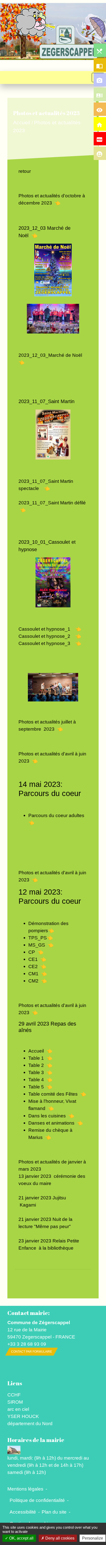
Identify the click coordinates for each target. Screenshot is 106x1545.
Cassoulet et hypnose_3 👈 (49, 643)
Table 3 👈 (40, 1072)
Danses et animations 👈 (55, 1123)
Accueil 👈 (40, 1051)
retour (24, 171)
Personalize (92, 1538)
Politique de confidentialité (37, 1500)
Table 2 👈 (40, 1065)
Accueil (21, 123)
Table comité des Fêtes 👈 (57, 1094)
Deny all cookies (59, 1538)
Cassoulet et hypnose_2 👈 (49, 636)
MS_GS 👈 (40, 945)
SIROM (15, 1402)
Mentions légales (25, 1489)
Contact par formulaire (31, 1351)
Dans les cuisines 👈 (51, 1115)
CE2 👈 (37, 966)
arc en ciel (18, 1409)
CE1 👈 (37, 959)
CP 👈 (35, 952)
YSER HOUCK (23, 1416)
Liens (14, 1383)
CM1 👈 (37, 973)
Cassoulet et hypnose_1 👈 (49, 629)
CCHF (14, 1394)
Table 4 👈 (40, 1079)
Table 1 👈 (40, 1058)
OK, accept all (21, 1538)
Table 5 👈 (40, 1086)
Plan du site (54, 1512)
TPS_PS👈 (40, 937)
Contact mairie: (28, 1313)
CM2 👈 (37, 980)
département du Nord (30, 1423)
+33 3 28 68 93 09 (26, 1344)
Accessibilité (23, 1512)
